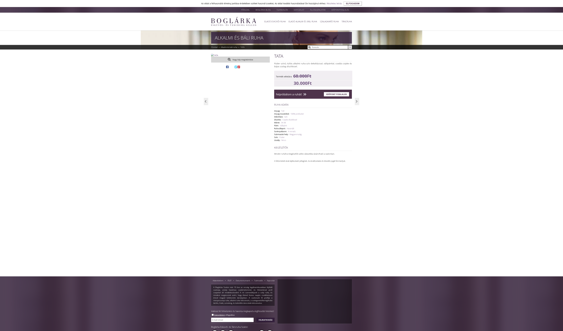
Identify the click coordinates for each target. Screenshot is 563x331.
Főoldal (245, 9)
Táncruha (347, 21)
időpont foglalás (336, 94)
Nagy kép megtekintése (242, 59)
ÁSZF (230, 280)
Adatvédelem (218, 280)
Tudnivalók (282, 9)
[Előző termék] (206, 101)
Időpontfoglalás (340, 9)
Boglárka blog (263, 9)
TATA (242, 47)
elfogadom (352, 3)
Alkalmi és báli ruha (229, 47)
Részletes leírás (334, 3)
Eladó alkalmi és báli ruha (303, 21)
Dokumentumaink (243, 280)
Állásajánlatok (318, 9)
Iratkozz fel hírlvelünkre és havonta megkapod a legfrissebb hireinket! (242, 311)
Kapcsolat (299, 9)
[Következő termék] (357, 101)
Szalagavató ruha (329, 21)
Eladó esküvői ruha (275, 21)
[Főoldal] (233, 21)
